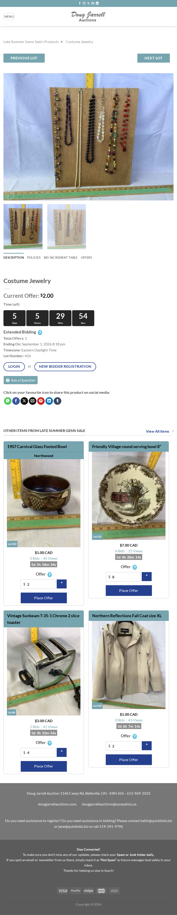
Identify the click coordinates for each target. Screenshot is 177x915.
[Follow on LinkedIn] (97, 3)
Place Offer (43, 598)
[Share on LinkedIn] (49, 401)
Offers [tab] (86, 257)
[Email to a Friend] (32, 401)
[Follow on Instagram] (84, 3)
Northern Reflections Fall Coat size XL (127, 615)
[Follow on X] (88, 3)
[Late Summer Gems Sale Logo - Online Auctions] (88, 16)
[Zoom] (9, 194)
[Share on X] (24, 401)
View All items (158, 431)
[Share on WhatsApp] (8, 401)
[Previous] (13, 137)
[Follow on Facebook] (79, 3)
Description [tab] (13, 257)
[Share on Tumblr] (57, 401)
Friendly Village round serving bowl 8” (126, 446)
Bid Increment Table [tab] (61, 257)
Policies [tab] (34, 257)
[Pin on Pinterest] (41, 401)
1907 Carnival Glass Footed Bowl (37, 446)
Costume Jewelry (79, 41)
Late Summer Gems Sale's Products (31, 41)
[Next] (164, 137)
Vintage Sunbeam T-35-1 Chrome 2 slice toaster (43, 619)
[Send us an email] (92, 3)
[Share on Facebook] (16, 401)
